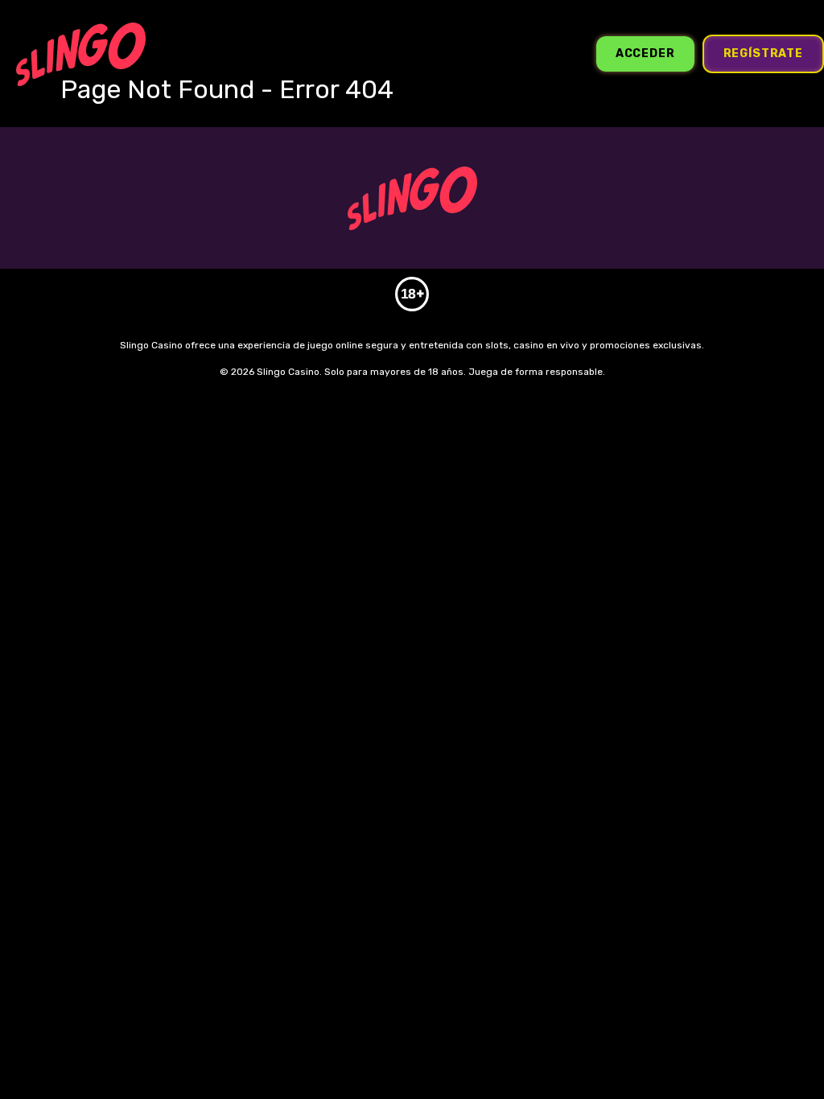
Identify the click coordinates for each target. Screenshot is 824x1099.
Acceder (645, 53)
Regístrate (763, 53)
